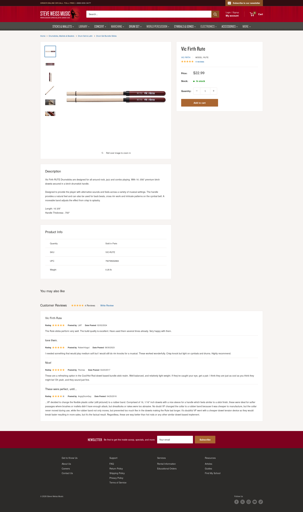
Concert (99, 26)
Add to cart (200, 102)
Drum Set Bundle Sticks (106, 35)
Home (42, 35)
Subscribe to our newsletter (246, 2)
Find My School (212, 473)
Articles (208, 463)
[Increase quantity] (213, 91)
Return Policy (116, 468)
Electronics (208, 26)
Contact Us (67, 473)
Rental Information (166, 463)
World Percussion (156, 26)
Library (83, 26)
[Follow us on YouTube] (254, 502)
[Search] (215, 14)
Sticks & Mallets (62, 26)
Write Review (107, 305)
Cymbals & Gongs (184, 26)
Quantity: (186, 90)
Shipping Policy (117, 473)
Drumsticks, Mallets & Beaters (61, 35)
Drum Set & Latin (85, 35)
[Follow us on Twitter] (242, 502)
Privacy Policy (116, 477)
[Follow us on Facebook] (236, 502)
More (246, 26)
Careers (66, 468)
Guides (208, 468)
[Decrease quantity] (196, 91)
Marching (116, 26)
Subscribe (205, 439)
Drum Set (134, 26)
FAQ (111, 463)
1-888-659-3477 (83, 3)
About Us (66, 463)
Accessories (229, 26)
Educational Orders (167, 468)
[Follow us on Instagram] (248, 502)
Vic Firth (185, 57)
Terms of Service (117, 482)
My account (232, 15)
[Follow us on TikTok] (260, 502)
